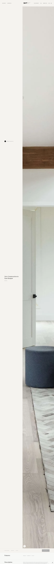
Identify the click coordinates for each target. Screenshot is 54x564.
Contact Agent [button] (45, 550)
